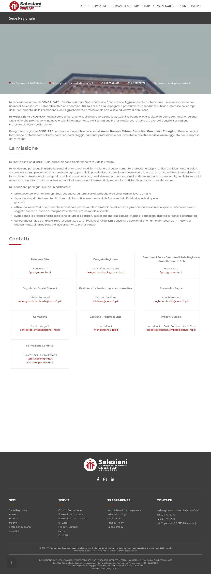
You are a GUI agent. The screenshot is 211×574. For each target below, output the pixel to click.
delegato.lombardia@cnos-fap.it (105, 272)
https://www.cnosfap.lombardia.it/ (172, 83)
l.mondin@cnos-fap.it (105, 330)
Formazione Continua (125, 5)
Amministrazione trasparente (124, 510)
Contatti (63, 535)
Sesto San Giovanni (20, 526)
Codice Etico (114, 518)
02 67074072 (168, 514)
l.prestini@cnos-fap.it (40, 358)
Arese (12, 514)
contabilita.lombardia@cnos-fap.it (40, 330)
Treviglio (14, 530)
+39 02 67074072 (110, 83)
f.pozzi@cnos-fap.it (40, 272)
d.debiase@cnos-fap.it (105, 301)
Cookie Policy (115, 526)
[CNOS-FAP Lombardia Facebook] (98, 479)
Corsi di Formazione (70, 510)
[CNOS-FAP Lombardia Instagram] (105, 479)
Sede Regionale (18, 510)
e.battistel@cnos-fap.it (40, 362)
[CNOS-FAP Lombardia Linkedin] (112, 479)
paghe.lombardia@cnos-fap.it (171, 301)
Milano (13, 522)
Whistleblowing (116, 514)
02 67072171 (168, 518)
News (61, 530)
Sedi (84, 5)
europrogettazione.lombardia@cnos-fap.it (171, 330)
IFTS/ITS (146, 5)
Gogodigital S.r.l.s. (111, 568)
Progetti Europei (190, 5)
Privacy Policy (115, 522)
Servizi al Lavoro (164, 5)
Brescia (13, 518)
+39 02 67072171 (136, 83)
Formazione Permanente (72, 518)
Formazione (99, 5)
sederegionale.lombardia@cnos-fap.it (73, 83)
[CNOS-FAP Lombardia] (25, 6)
